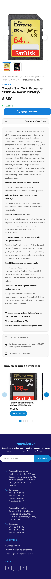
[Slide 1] (20, 421)
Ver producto (17, 413)
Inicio (4, 76)
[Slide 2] (23, 421)
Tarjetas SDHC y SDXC (11, 80)
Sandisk (11, 76)
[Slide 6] (32, 421)
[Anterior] (4, 394)
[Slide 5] (29, 421)
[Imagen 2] (17, 66)
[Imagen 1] (6, 66)
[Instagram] (16, 568)
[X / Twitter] (23, 568)
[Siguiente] (46, 394)
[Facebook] (8, 568)
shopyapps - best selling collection (30, 76)
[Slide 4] (27, 421)
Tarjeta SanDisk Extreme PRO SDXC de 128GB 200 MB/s (22, 404)
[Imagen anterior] (6, 37)
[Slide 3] (25, 421)
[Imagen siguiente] (44, 37)
